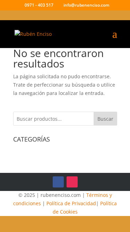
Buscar (105, 118)
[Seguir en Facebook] (58, 181)
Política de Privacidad (71, 203)
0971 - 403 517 (39, 5)
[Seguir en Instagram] (72, 181)
